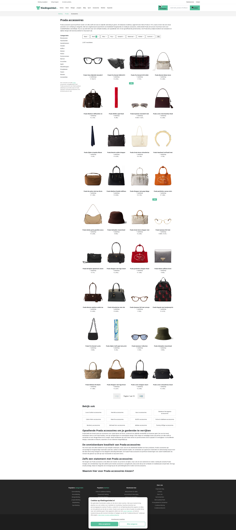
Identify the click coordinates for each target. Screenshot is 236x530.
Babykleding (75, 502)
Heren (67, 8)
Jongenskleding (76, 500)
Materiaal (131, 36)
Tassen (62, 72)
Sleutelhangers (64, 67)
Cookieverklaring (160, 505)
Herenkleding (76, 494)
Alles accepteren (104, 524)
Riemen (62, 59)
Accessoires (96, 8)
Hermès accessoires (117, 412)
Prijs (111, 36)
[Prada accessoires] (141, 396)
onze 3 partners (128, 511)
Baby (84, 8)
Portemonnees (64, 56)
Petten (62, 53)
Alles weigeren (132, 524)
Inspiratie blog (160, 489)
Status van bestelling (131, 497)
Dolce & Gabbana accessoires (165, 419)
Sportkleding (76, 505)
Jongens (79, 8)
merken (106, 488)
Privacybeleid (156, 502)
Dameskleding (76, 491)
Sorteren (150, 36)
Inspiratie (109, 8)
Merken (103, 8)
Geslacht (120, 36)
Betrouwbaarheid (160, 500)
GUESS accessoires (141, 419)
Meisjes (73, 8)
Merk (94, 36)
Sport (89, 8)
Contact (198, 2)
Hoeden (62, 46)
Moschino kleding (103, 497)
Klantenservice (190, 2)
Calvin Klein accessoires (93, 419)
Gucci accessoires (141, 412)
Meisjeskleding (76, 497)
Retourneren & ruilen (131, 491)
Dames (62, 8)
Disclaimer (164, 502)
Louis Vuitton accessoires (93, 412)
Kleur (104, 36)
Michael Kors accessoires (117, 425)
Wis (158, 36)
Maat (85, 36)
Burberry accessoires (93, 425)
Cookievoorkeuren (159, 508)
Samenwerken (160, 497)
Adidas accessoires (141, 425)
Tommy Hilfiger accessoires (164, 425)
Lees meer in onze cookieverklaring (108, 515)
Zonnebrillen (64, 77)
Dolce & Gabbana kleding (103, 491)
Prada (74, 82)
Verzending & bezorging (131, 494)
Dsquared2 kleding (103, 494)
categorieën (79, 488)
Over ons (159, 494)
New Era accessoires (117, 419)
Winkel (140, 36)
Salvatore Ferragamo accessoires (164, 412)
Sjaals (62, 64)
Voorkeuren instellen (118, 519)
